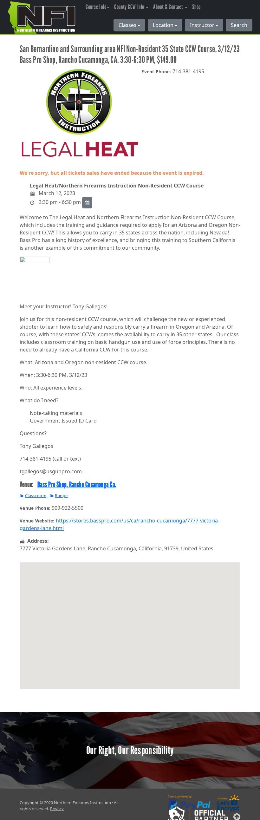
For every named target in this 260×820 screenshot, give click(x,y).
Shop (196, 6)
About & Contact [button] (168, 6)
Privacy (57, 808)
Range (61, 495)
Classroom (35, 495)
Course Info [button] (96, 6)
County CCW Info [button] (129, 6)
